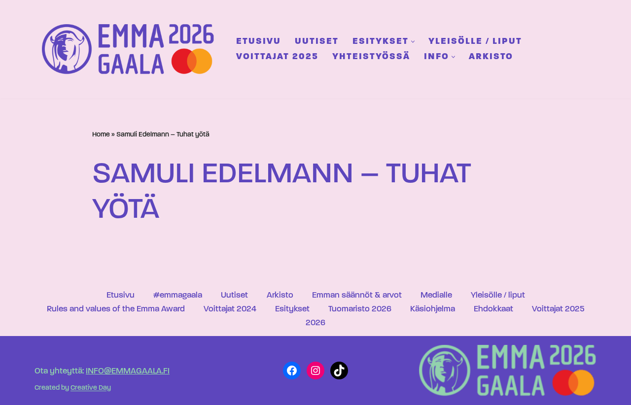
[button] (413, 41)
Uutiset (317, 41)
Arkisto (491, 57)
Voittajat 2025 (277, 57)
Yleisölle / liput (475, 41)
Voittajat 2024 (230, 309)
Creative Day (90, 388)
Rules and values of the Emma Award (116, 309)
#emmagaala (177, 295)
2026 (315, 323)
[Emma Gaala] (130, 49)
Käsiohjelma (432, 309)
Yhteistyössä (371, 57)
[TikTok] (339, 370)
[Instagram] (315, 370)
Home (101, 134)
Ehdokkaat (493, 309)
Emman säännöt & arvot (357, 295)
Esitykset (292, 309)
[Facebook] (292, 370)
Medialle (436, 295)
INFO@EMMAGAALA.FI (128, 371)
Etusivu (258, 41)
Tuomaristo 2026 (359, 309)
